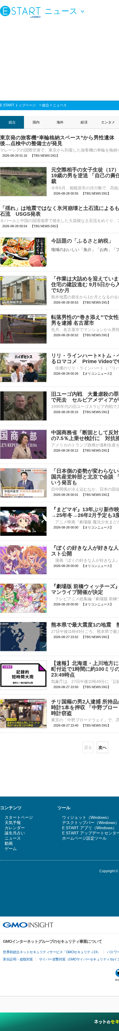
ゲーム (11, 848)
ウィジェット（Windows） (86, 817)
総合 (45, 105)
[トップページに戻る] (21, 11)
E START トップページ (18, 105)
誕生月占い (15, 833)
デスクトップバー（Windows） (90, 822)
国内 (36, 122)
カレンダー (15, 827)
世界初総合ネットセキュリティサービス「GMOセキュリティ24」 (52, 952)
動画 (9, 843)
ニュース (60, 105)
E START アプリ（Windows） (89, 827)
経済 (84, 122)
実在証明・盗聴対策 (18, 959)
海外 (60, 122)
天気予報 (13, 822)
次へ (102, 747)
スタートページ (19, 817)
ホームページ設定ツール (84, 838)
